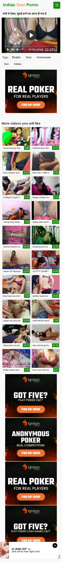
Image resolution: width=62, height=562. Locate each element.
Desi (29, 57)
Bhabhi (16, 57)
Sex (6, 64)
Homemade (44, 57)
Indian (18, 64)
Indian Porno (20, 4)
